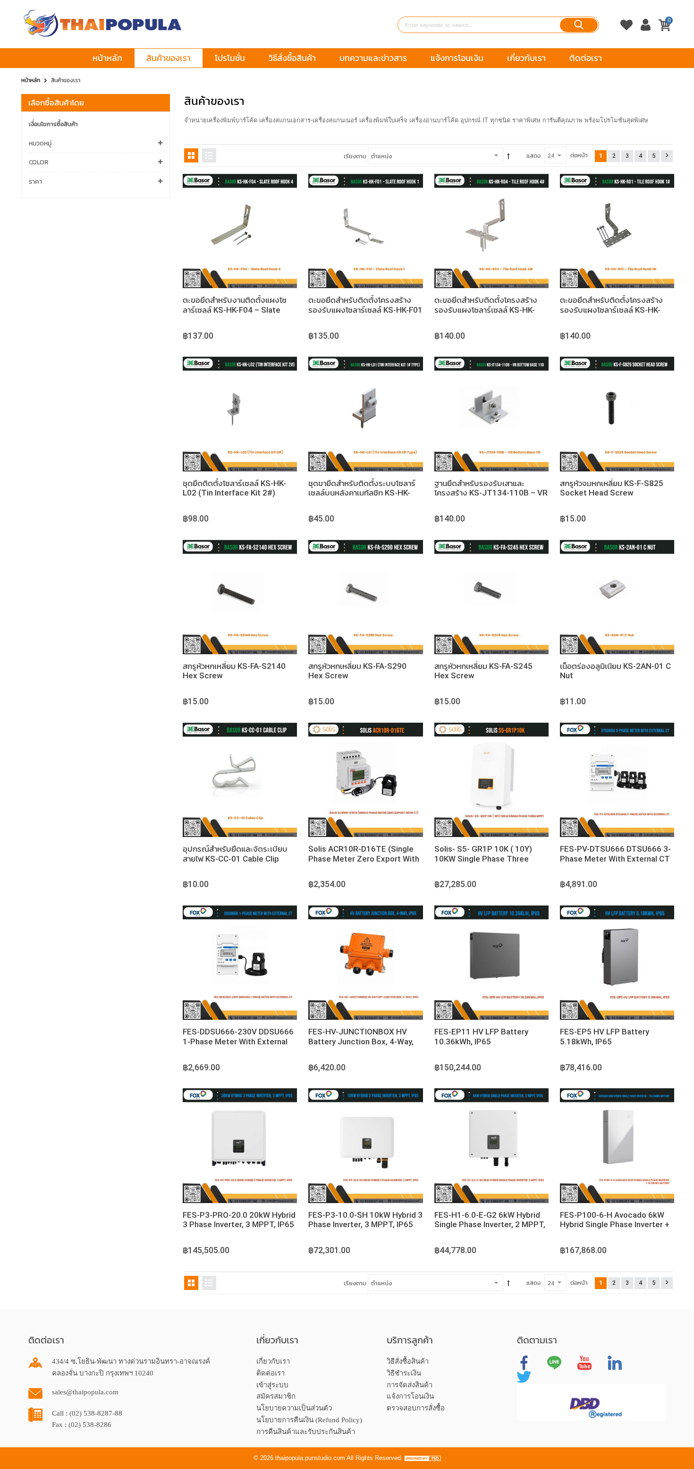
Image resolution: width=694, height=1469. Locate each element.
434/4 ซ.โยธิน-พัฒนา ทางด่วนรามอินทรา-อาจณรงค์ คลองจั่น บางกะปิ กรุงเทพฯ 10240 (131, 1367)
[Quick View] (280, 190)
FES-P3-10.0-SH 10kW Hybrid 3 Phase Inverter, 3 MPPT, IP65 (365, 1219)
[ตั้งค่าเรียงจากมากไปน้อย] (508, 156)
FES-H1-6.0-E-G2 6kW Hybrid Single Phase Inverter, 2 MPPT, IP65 (489, 1224)
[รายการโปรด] (626, 34)
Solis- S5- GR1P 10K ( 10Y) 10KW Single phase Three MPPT (483, 858)
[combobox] (498, 25)
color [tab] (39, 162)
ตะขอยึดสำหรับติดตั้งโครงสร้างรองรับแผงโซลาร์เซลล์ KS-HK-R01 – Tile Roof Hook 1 (611, 309)
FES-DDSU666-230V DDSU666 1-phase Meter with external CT (238, 1041)
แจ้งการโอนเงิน (457, 58)
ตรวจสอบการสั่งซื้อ (416, 1408)
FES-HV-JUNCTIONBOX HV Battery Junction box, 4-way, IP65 (361, 1041)
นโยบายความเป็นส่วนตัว (294, 1408)
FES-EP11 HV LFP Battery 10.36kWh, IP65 (481, 1036)
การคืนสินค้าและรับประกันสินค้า (305, 1431)
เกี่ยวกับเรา (526, 58)
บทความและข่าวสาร (373, 58)
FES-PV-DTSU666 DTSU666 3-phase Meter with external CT (615, 853)
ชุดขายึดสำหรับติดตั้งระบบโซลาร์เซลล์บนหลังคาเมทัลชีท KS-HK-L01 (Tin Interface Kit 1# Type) (364, 492)
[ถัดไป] (667, 156)
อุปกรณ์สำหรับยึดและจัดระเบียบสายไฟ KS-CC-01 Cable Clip (235, 853)
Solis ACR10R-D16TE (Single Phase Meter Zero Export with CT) (363, 858)
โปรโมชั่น (230, 58)
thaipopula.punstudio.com (310, 1457)
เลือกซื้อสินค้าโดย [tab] (56, 102)
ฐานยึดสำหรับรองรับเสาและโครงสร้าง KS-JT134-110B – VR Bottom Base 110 (491, 492)
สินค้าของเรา (168, 58)
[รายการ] (209, 155)
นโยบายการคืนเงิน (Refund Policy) (309, 1420)
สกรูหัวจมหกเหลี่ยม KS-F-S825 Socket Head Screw (611, 487)
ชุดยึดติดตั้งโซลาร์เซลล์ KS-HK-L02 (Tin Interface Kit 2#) (234, 487)
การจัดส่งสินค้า (409, 1385)
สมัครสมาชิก (276, 1396)
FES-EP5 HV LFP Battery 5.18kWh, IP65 (604, 1036)
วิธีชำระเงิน (404, 1373)
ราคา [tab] (35, 181)
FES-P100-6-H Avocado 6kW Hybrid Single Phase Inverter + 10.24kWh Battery (614, 1224)
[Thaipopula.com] (102, 23)
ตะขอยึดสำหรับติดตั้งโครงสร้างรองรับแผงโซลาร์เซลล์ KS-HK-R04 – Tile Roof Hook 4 (485, 309)
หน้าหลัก (107, 58)
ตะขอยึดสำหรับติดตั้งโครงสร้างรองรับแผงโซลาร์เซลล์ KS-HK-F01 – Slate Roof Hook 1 (365, 309)
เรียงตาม (355, 156)
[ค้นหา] (579, 25)
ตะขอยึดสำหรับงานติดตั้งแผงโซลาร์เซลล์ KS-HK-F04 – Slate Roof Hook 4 (235, 309)
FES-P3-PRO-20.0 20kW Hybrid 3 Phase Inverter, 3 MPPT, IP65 (239, 1219)
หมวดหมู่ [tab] (40, 143)
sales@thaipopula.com (85, 1392)
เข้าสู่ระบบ (272, 1385)
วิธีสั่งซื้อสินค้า (292, 58)
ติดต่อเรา (585, 58)
